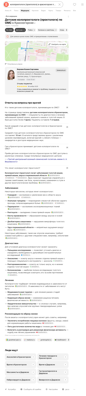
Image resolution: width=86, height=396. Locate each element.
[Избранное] (74, 4)
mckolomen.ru (22, 178)
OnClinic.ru (26, 255)
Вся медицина (11, 16)
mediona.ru (10, 178)
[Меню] (82, 4)
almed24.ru (58, 261)
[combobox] (33, 4)
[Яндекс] (6, 4)
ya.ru (67, 389)
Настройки (53, 389)
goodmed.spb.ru (55, 175)
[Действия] (68, 16)
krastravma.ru (48, 323)
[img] (22, 86)
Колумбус (12, 389)
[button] (14, 64)
